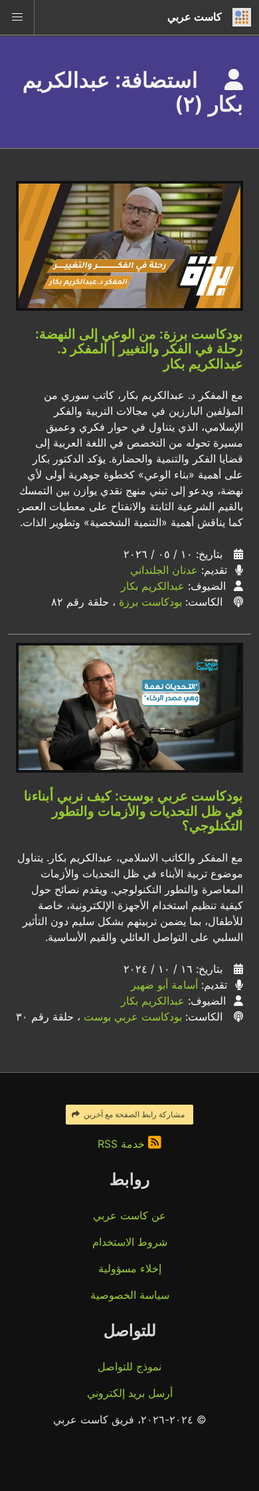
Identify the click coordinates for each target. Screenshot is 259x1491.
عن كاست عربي (129, 1215)
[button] (17, 17)
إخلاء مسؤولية (129, 1268)
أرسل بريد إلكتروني (130, 1393)
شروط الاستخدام (129, 1241)
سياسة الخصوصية (129, 1294)
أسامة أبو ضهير (164, 984)
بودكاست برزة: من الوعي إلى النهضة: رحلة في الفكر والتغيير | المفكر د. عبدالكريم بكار (139, 349)
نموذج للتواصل (129, 1366)
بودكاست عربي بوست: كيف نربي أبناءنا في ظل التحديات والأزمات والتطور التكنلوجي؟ (133, 811)
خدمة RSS (123, 1143)
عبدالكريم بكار (153, 585)
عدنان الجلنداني (164, 570)
